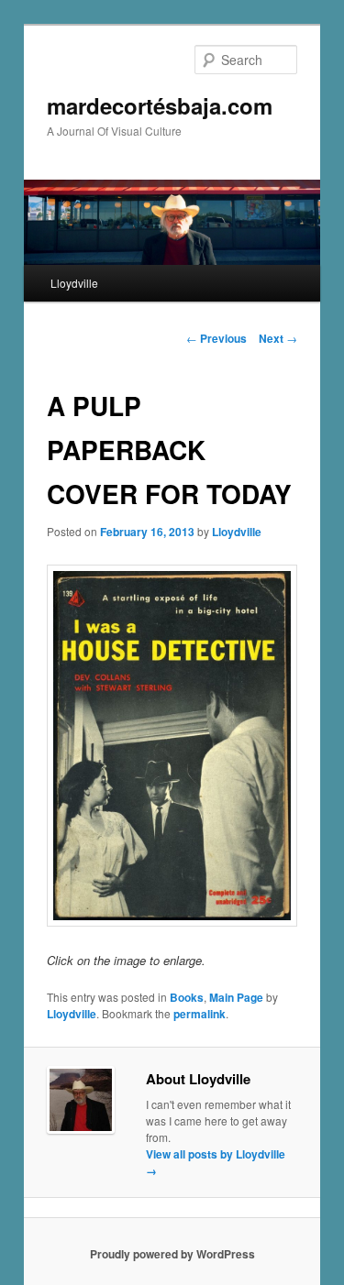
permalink (199, 1013)
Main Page (236, 997)
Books (187, 997)
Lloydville (74, 283)
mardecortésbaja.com (159, 105)
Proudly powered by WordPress (172, 1254)
